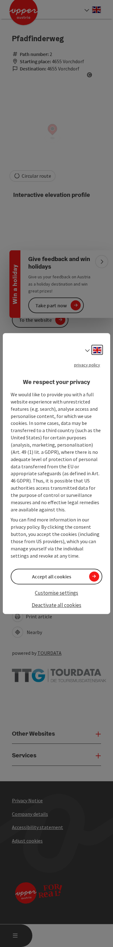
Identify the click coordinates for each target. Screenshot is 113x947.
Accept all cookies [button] (51, 576)
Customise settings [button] (56, 592)
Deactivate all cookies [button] (56, 605)
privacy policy (87, 365)
